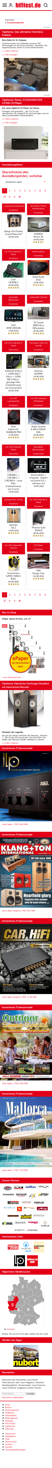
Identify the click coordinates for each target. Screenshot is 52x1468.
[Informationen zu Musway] (13, 1216)
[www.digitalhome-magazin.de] (13, 1252)
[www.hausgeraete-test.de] (26, 1252)
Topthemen (10, 1426)
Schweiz (11, 1329)
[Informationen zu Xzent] (19, 1230)
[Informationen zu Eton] (43, 1195)
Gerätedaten (11, 1415)
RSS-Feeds (10, 1423)
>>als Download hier (11, 677)
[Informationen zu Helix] (38, 1203)
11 (9, 196)
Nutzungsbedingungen (15, 1449)
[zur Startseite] (28, 5)
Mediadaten (10, 1436)
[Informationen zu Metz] (42, 1209)
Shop (7, 1404)
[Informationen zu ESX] (32, 1196)
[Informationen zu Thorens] (33, 1222)
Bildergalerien (11, 1418)
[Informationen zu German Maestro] (13, 1203)
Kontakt (8, 1447)
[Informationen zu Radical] (7, 1223)
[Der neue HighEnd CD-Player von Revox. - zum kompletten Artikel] (26, 143)
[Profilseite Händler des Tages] (26, 1356)
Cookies (8, 1444)
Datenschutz (11, 1441)
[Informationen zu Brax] (43, 1187)
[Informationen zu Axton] (30, 1187)
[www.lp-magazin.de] (19, 1265)
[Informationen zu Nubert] (26, 1217)
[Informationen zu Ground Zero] (26, 1202)
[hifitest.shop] (32, 1265)
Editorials (9, 1428)
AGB (7, 1439)
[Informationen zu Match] (29, 1208)
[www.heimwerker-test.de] (38, 1252)
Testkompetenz (12, 1410)
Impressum (10, 1433)
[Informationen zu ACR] (7, 1188)
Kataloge (9, 1420)
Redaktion (9, 1412)
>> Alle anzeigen (9, 54)
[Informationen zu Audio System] (18, 1188)
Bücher (8, 1407)
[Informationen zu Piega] (38, 1216)
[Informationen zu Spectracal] (20, 1223)
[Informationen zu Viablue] (45, 1224)
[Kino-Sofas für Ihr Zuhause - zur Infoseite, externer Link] (26, 75)
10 (4, 196)
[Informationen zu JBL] (19, 1210)
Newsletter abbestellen (13, 1397)
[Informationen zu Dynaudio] (8, 1194)
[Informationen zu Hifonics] (9, 1208)
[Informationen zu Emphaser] (21, 1195)
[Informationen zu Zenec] (32, 1230)
